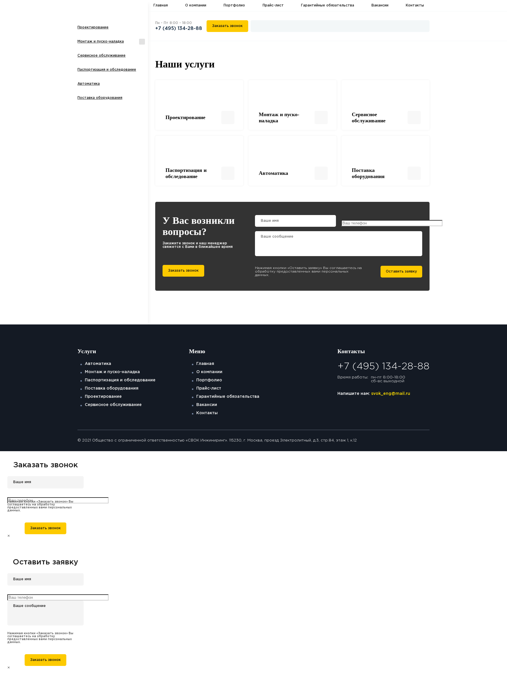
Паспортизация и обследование (106, 69)
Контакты (415, 5)
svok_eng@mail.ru (390, 393)
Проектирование (93, 27)
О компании (195, 5)
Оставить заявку (401, 271)
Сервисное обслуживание (101, 55)
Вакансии (379, 5)
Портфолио (234, 5)
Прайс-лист (273, 5)
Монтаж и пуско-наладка (100, 41)
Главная (160, 5)
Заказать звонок (227, 26)
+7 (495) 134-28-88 (178, 28)
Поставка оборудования (99, 97)
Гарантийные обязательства (327, 5)
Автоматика (88, 83)
